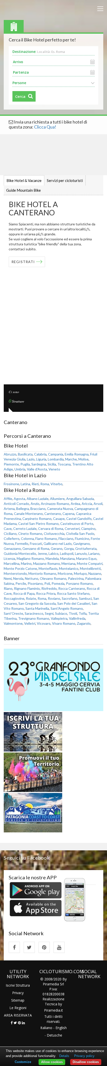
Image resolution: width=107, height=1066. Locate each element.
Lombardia (56, 459)
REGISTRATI (23, 262)
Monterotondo (15, 573)
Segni (49, 613)
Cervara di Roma (50, 528)
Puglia (25, 464)
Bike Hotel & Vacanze (24, 180)
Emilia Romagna (77, 454)
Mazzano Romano (46, 563)
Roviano (54, 598)
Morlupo (80, 573)
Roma (44, 484)
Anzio (35, 503)
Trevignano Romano (33, 618)
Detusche (54, 1035)
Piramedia (52, 1010)
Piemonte (11, 464)
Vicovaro (44, 623)
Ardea (75, 503)
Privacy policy (84, 1056)
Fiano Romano (46, 538)
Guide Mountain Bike (23, 190)
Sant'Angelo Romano (67, 608)
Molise (83, 459)
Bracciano (38, 508)
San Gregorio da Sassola (37, 603)
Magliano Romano (30, 558)
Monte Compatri (90, 563)
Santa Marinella (37, 608)
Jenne (42, 553)
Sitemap (17, 1000)
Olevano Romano (53, 578)
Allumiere (57, 498)
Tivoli (73, 613)
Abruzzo (10, 454)
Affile (8, 498)
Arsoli (98, 503)
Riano (8, 588)
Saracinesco (34, 613)
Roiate (31, 598)
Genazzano (12, 548)
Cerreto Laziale (25, 528)
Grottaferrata (86, 548)
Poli (47, 583)
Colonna (27, 538)
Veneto (54, 469)
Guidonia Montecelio (20, 553)
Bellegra (22, 508)
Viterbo (56, 484)
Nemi (8, 578)
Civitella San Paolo (80, 533)
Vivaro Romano (63, 623)
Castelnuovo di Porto (76, 523)
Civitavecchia (54, 533)
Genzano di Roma (35, 548)
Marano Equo (86, 558)
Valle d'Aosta (37, 469)
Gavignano (81, 543)
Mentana (68, 563)
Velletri (29, 623)
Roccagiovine (14, 598)
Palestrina (76, 578)
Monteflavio (48, 568)
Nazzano (94, 573)
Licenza (9, 558)
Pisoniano (35, 583)
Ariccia (87, 503)
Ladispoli (66, 553)
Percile (20, 583)
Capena (68, 513)
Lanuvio (81, 553)
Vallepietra (59, 618)
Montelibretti (90, 568)
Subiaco (61, 613)
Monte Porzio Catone (20, 568)
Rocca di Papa (24, 593)
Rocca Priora (45, 593)
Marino (26, 563)
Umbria (19, 469)
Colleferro (11, 538)
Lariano (94, 553)
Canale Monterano (28, 513)
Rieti (35, 484)
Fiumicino (82, 538)
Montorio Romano (42, 573)
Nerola (18, 578)
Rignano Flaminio (27, 588)
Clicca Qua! (45, 127)
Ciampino (88, 528)
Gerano (56, 548)
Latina (25, 484)
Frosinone (11, 484)
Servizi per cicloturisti (65, 180)
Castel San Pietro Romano (38, 523)
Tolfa (83, 613)
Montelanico (68, 568)
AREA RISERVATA (18, 1015)
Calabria (40, 454)
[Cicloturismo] (14, 947)
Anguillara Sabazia (80, 498)
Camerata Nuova (60, 508)
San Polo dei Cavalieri (73, 603)
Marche (71, 459)
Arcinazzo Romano (55, 503)
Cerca (20, 96)
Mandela (52, 558)
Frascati (36, 543)
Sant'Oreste (13, 613)
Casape (59, 518)
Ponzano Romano (79, 583)
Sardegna (38, 464)
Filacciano (65, 538)
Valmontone (13, 623)
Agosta (19, 498)
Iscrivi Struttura (18, 985)
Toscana (64, 464)
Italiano (46, 1027)
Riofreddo (49, 588)
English (61, 1027)
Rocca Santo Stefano (73, 593)
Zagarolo (84, 623)
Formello (21, 543)
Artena (9, 508)
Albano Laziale (38, 498)
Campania (55, 454)
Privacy (18, 992)
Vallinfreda (77, 618)
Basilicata (25, 454)
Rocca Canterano (71, 588)
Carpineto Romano (37, 518)
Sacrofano (69, 598)
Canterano (52, 513)
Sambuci (85, 598)
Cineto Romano (30, 533)
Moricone (65, 573)
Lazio (31, 459)
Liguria (41, 459)
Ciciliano (10, 533)
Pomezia (58, 583)
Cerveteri (72, 528)
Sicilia (52, 464)
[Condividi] (12, 1022)
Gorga (69, 548)
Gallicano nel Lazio (58, 543)
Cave (8, 528)
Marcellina (11, 563)
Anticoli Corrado (16, 503)
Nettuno (31, 578)
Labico (53, 553)
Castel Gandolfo (79, 518)
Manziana (67, 558)
